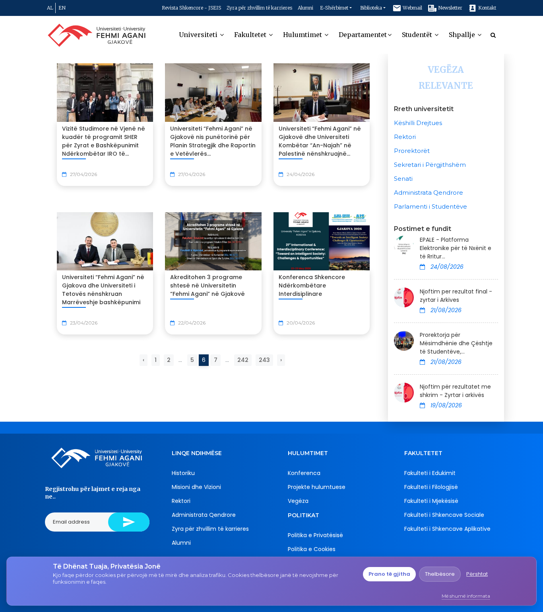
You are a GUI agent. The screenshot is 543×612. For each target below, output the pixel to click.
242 (242, 360)
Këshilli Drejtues (418, 123)
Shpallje (463, 35)
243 (264, 360)
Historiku (183, 473)
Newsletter (449, 8)
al (50, 8)
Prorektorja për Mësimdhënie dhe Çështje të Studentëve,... (456, 343)
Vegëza (298, 501)
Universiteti (199, 35)
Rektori (405, 137)
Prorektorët (412, 150)
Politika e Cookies (311, 549)
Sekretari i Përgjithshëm (430, 164)
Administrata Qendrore (428, 192)
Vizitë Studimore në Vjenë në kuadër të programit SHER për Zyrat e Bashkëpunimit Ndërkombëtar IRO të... (103, 141)
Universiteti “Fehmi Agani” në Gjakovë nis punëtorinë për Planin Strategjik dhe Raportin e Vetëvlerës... (213, 141)
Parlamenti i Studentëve (430, 206)
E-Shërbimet (334, 8)
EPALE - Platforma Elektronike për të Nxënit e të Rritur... (455, 248)
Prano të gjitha (389, 574)
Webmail (411, 8)
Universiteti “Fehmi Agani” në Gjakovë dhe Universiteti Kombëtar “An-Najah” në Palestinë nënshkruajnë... (320, 141)
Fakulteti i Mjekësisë (431, 501)
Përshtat (477, 574)
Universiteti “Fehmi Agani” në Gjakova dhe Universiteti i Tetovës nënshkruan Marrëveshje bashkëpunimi (103, 289)
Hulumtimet (303, 35)
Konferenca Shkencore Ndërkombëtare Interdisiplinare (312, 285)
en (62, 8)
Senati (403, 178)
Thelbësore (440, 574)
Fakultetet (251, 35)
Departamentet (363, 35)
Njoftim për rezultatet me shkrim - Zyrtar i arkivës (455, 391)
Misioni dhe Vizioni (196, 487)
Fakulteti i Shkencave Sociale (444, 515)
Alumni (305, 8)
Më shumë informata (466, 596)
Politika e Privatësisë (315, 535)
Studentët (418, 35)
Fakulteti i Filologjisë (431, 487)
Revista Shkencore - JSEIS (191, 8)
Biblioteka (371, 8)
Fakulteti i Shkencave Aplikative (447, 529)
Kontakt (486, 8)
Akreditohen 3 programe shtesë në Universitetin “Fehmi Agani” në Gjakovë (207, 285)
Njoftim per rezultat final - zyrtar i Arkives (456, 295)
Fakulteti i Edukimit (430, 473)
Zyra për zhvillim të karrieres (259, 8)
